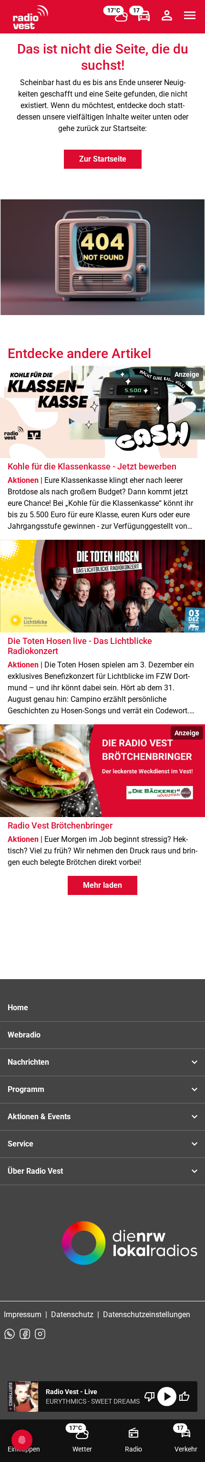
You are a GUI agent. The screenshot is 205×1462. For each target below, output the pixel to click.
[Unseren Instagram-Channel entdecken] (40, 1334)
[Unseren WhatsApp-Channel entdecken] (9, 1334)
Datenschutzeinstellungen (146, 1314)
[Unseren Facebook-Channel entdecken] (25, 1334)
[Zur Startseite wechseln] (30, 17)
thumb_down (149, 1396)
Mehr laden (102, 885)
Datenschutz (72, 1314)
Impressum (22, 1314)
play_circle (166, 1396)
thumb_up (184, 1396)
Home (18, 1007)
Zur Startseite (102, 159)
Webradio (24, 1034)
